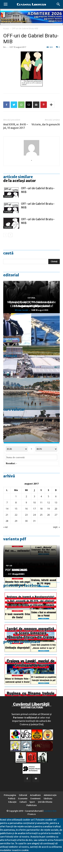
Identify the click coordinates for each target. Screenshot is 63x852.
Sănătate (48, 798)
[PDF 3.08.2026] (31, 625)
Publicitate (31, 805)
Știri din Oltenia (45, 802)
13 (56, 502)
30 (26, 520)
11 (41, 502)
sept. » (56, 527)
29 (16, 520)
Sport (32, 802)
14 (7, 508)
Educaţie (12, 802)
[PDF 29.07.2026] (31, 658)
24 (34, 514)
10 (34, 502)
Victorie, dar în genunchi (46, 124)
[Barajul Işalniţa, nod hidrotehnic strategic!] (31, 426)
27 (56, 514)
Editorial (11, 275)
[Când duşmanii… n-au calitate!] (31, 361)
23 (26, 514)
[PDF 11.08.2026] (31, 593)
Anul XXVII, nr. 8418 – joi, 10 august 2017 (15, 126)
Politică (11, 798)
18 (41, 508)
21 (7, 514)
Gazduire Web (50, 811)
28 (7, 520)
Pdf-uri (9, 566)
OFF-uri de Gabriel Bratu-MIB (25, 28)
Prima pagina (10, 795)
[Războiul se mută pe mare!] (31, 394)
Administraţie (50, 795)
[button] (58, 4)
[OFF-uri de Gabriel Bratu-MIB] (11, 192)
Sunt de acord (36, 850)
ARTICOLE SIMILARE (18, 177)
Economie (22, 798)
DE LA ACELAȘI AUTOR (19, 181)
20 (56, 508)
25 (41, 514)
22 (16, 514)
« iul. (5, 527)
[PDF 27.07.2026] (31, 690)
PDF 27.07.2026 (16, 570)
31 (34, 520)
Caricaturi (8, 196)
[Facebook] (27, 779)
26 (48, 514)
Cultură (23, 802)
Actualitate (35, 795)
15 (16, 508)
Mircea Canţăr (21, 310)
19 (48, 508)
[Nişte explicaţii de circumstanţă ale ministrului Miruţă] (31, 329)
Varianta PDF (14, 539)
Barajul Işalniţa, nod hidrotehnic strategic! (31, 304)
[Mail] (36, 779)
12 (48, 502)
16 (26, 508)
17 (34, 508)
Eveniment (36, 798)
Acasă (6, 28)
